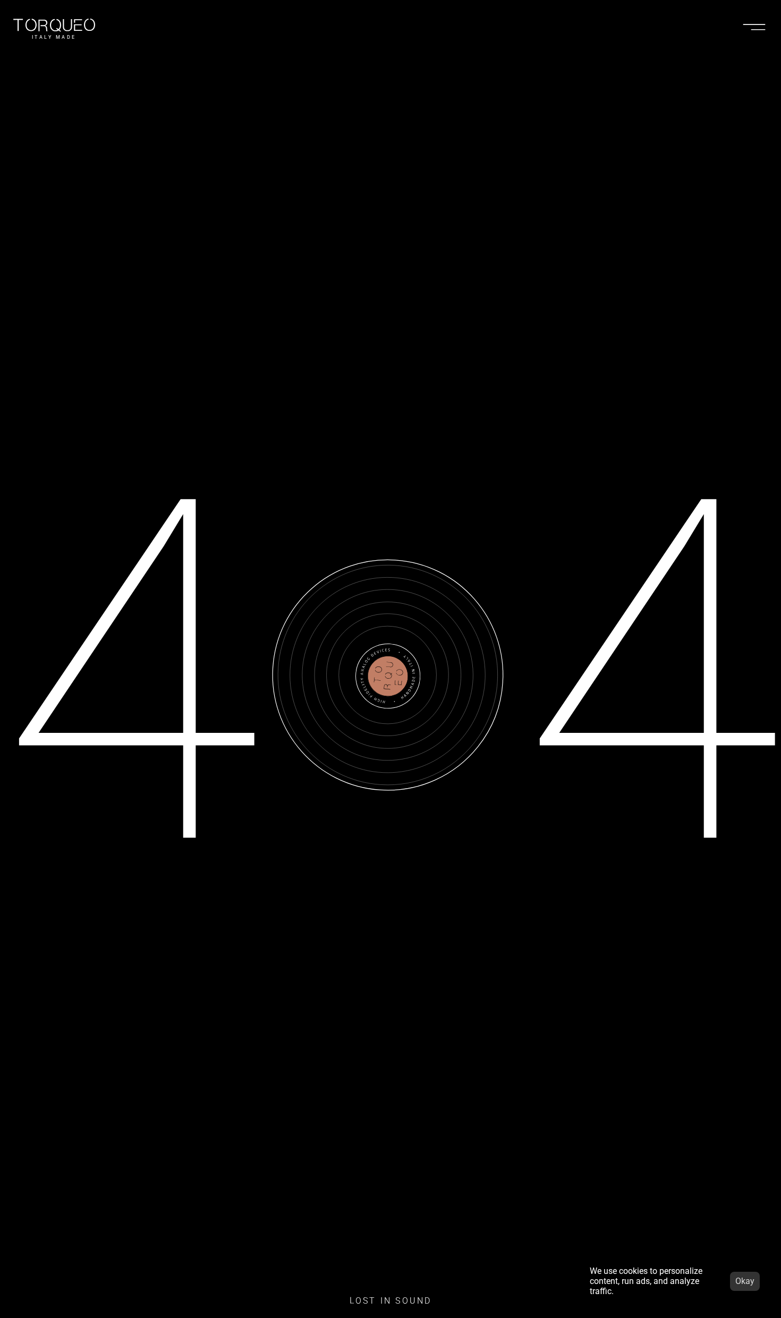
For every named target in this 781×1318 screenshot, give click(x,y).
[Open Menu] (754, 26)
